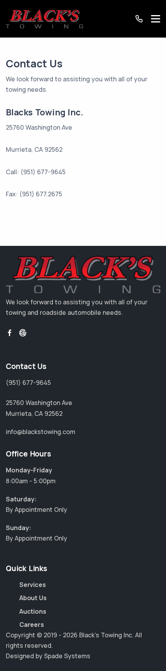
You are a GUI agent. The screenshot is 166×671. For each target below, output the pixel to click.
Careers (31, 624)
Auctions (32, 611)
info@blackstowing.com (40, 431)
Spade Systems (67, 656)
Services (32, 584)
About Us (32, 598)
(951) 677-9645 (28, 382)
